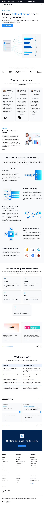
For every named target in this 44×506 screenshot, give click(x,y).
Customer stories (5, 461)
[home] (7, 4)
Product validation (33, 465)
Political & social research (34, 467)
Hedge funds (18, 465)
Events (3, 467)
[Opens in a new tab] (31, 483)
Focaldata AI (4, 478)
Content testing (33, 463)
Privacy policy (4, 470)
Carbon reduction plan (6, 472)
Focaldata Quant (5, 480)
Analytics (17, 482)
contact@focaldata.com (34, 480)
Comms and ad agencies (20, 461)
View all (39, 398)
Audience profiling (33, 459)
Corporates (18, 459)
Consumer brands (19, 463)
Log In (3, 459)
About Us (3, 457)
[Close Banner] (41, 1)
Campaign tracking (33, 461)
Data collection (18, 478)
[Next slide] (41, 346)
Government (18, 467)
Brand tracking (32, 457)
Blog (2, 463)
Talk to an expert (7, 25)
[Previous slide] (37, 346)
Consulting (18, 480)
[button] (41, 4)
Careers (3, 465)
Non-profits (18, 457)
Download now (31, 1)
